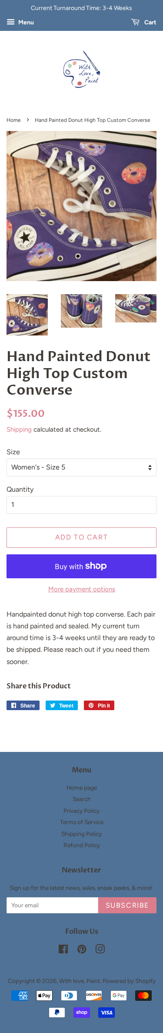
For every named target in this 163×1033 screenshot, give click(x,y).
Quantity (20, 489)
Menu (25, 22)
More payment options (81, 589)
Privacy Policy (81, 810)
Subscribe (127, 905)
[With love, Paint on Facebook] (63, 950)
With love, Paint (79, 980)
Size (13, 452)
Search (82, 798)
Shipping (19, 429)
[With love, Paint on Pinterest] (81, 950)
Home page (82, 787)
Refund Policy (81, 845)
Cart (149, 22)
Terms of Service (81, 821)
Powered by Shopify (129, 980)
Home (14, 120)
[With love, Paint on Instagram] (100, 950)
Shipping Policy (81, 833)
